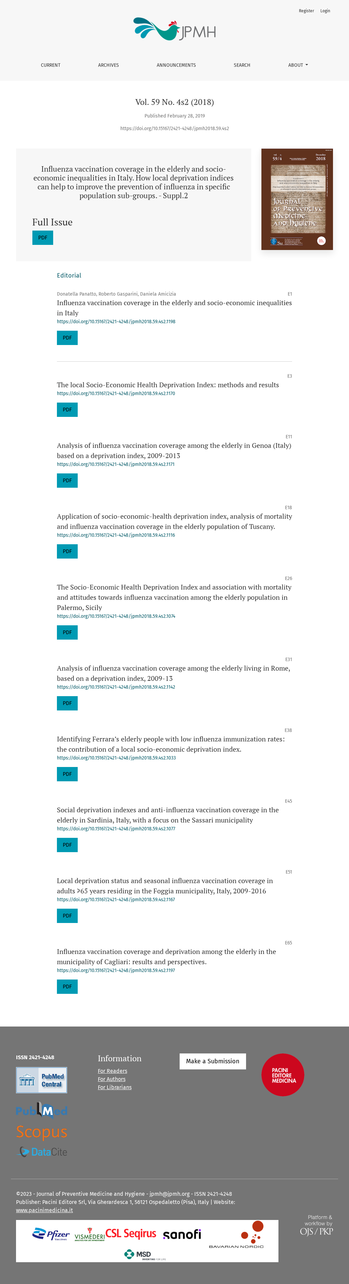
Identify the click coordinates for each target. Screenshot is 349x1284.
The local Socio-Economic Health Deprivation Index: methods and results (168, 384)
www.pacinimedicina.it (44, 1210)
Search (242, 65)
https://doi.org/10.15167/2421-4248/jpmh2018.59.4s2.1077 (116, 829)
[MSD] (145, 1254)
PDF (42, 237)
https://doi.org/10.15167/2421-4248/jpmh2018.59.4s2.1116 (116, 535)
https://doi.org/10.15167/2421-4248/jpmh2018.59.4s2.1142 (116, 687)
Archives (108, 65)
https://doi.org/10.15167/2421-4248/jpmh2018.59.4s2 (174, 128)
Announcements (176, 65)
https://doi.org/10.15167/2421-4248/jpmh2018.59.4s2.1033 (116, 758)
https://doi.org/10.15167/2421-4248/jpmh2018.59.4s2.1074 (116, 616)
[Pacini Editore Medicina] (282, 1074)
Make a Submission (213, 1061)
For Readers (112, 1071)
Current (50, 65)
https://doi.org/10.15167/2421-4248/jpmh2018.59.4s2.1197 (116, 970)
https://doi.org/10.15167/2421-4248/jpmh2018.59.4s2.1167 (116, 900)
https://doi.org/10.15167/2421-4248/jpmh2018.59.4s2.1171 (115, 464)
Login (325, 11)
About (296, 65)
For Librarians (115, 1087)
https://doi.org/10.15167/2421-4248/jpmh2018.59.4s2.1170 (116, 393)
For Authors (111, 1079)
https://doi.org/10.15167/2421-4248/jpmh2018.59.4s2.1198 (116, 322)
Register (306, 11)
